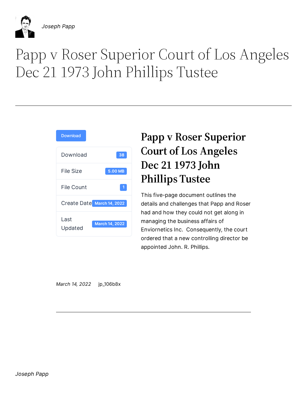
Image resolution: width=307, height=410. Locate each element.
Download (71, 135)
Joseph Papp (58, 26)
